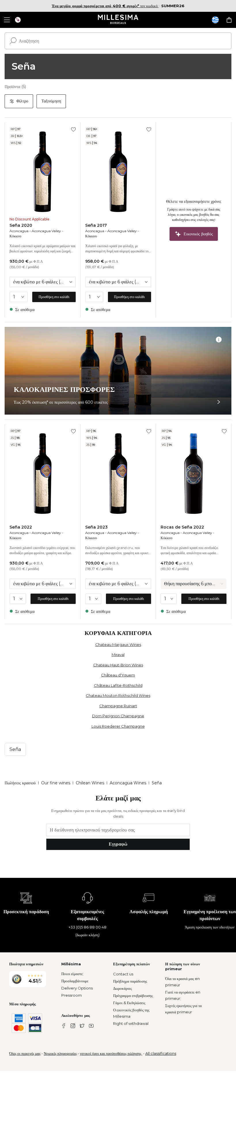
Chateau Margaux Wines (118, 644)
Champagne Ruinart (118, 705)
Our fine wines (55, 782)
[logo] (118, 20)
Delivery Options (77, 988)
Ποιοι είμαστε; (72, 973)
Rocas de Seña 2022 (182, 527)
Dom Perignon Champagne (118, 716)
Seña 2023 (96, 527)
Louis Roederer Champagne (118, 726)
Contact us (123, 974)
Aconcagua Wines (128, 782)
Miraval (118, 654)
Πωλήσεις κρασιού (20, 782)
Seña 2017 (96, 225)
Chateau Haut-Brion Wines (118, 665)
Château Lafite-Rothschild (118, 685)
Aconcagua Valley (46, 231)
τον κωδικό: (105, 5)
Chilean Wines (90, 782)
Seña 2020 (20, 225)
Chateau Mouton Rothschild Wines (118, 695)
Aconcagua (18, 231)
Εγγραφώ (118, 844)
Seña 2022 (20, 527)
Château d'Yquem (118, 675)
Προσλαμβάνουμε (74, 981)
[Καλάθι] (229, 19)
